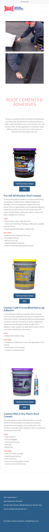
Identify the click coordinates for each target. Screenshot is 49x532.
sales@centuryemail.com (17, 509)
